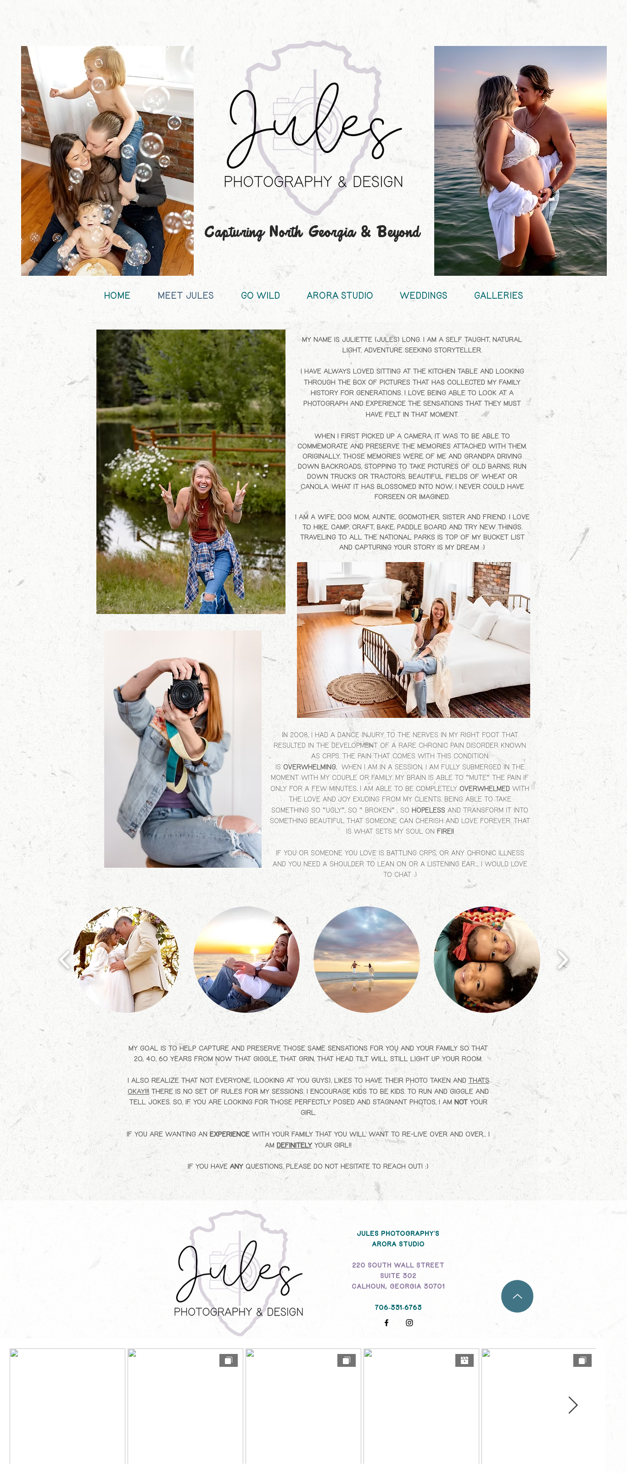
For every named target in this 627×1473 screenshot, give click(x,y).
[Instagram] (409, 1322)
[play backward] (65, 960)
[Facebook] (386, 1322)
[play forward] (562, 960)
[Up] (517, 1296)
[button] (126, 959)
